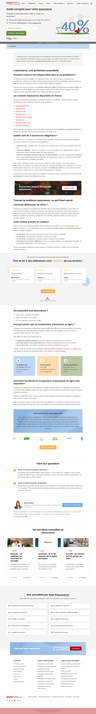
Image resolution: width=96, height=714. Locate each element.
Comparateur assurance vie (44, 681)
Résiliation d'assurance (67, 684)
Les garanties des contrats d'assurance (22, 606)
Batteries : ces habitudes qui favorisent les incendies (16, 557)
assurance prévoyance (22, 125)
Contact (16, 679)
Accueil (41, 43)
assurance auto (20, 109)
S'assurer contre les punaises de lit (70, 664)
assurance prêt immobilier (24, 117)
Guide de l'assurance (66, 686)
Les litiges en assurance (18, 619)
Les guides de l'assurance (60, 619)
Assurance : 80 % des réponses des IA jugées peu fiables (47, 556)
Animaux (70, 3)
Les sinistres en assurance (61, 606)
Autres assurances (82, 3)
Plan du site (76, 697)
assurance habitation (22, 106)
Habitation (31, 3)
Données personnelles (45, 697)
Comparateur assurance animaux (46, 678)
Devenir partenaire (19, 669)
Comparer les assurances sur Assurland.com (27, 388)
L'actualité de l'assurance (60, 632)
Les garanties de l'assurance (69, 678)
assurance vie (20, 120)
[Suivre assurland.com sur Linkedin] (12, 700)
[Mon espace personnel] (91, 3)
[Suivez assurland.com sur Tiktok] (20, 700)
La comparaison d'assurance (19, 612)
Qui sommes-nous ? (19, 664)
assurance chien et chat (23, 123)
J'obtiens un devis (69, 188)
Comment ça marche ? (20, 666)
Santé (41, 3)
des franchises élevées (73, 228)
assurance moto (21, 111)
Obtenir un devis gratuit (16, 33)
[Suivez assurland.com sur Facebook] (7, 700)
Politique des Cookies (58, 697)
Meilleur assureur (66, 671)
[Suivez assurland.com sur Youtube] (15, 700)
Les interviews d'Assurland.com (20, 626)
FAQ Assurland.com (19, 682)
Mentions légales (32, 697)
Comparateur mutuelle (43, 669)
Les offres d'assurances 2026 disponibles (65, 612)
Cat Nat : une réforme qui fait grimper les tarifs (75, 556)
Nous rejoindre (18, 671)
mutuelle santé (20, 114)
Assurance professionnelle (68, 681)
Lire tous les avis (48, 291)
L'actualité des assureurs (18, 632)
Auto (22, 3)
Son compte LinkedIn (19, 517)
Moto (48, 3)
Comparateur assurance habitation (46, 666)
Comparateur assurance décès (45, 684)
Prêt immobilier (58, 3)
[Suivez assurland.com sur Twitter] (9, 700)
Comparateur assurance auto (45, 664)
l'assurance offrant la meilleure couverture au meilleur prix (62, 349)
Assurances (17, 674)
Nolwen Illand (29, 503)
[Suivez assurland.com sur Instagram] (17, 700)
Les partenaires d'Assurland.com (63, 626)
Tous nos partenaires (48, 447)
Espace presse (17, 676)
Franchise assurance (66, 676)
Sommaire (13, 46)
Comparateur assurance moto (45, 671)
